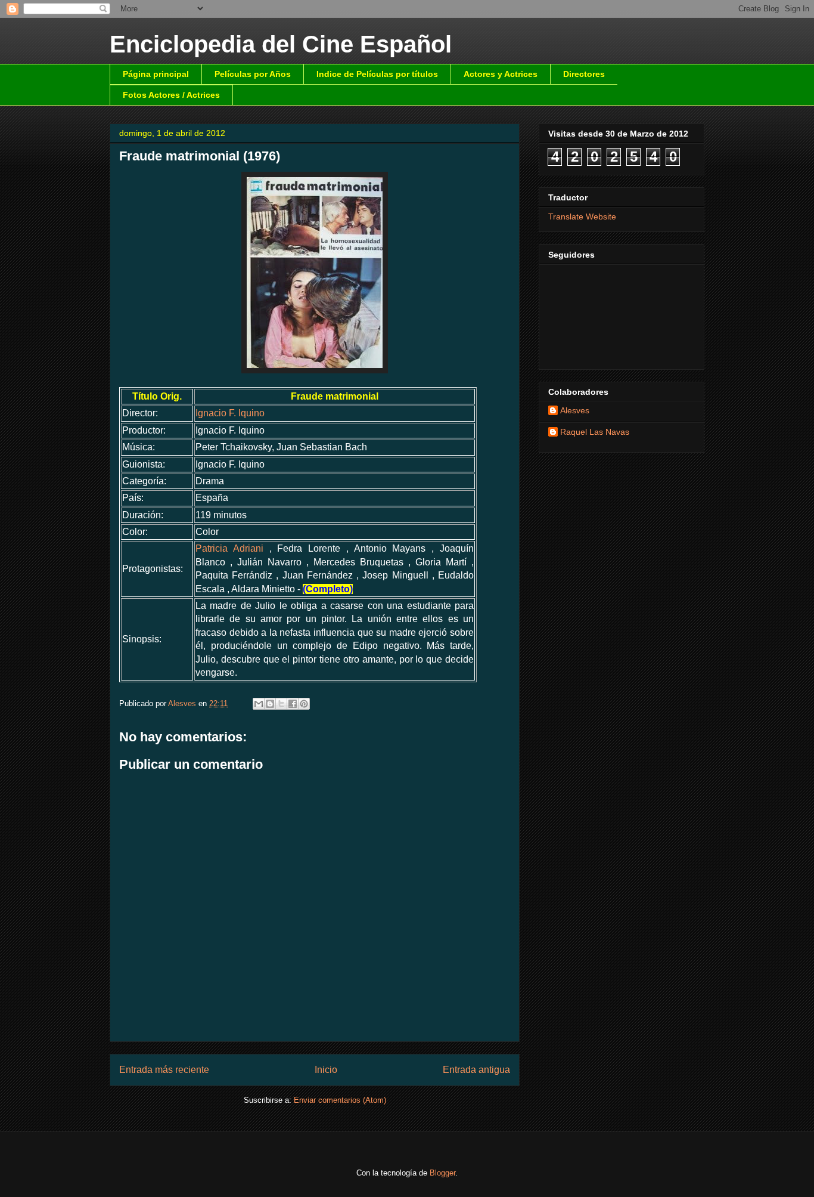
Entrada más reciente (164, 1070)
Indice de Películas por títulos (377, 74)
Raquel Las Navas (594, 432)
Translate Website (582, 216)
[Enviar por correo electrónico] (259, 704)
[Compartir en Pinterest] (304, 704)
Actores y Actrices (501, 74)
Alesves (574, 410)
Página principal (156, 74)
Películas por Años (253, 74)
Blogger (442, 1172)
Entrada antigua (476, 1070)
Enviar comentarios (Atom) (340, 1100)
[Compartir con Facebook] (293, 704)
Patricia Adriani (229, 548)
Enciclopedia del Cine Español (281, 44)
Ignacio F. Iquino (230, 413)
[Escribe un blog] (270, 704)
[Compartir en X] (281, 704)
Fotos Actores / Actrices (171, 95)
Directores (584, 74)
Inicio (326, 1070)
